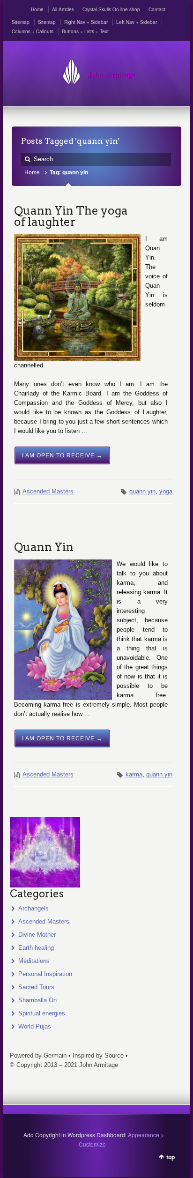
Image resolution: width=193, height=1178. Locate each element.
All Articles (63, 9)
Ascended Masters (48, 491)
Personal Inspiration (45, 973)
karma (134, 774)
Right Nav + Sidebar (86, 22)
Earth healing (36, 947)
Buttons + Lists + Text (85, 31)
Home (37, 9)
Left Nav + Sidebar (136, 22)
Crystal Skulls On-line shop (111, 9)
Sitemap (21, 22)
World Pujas (34, 1026)
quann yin (142, 491)
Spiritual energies (41, 1013)
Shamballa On (37, 1000)
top (170, 1157)
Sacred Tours (36, 987)
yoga (165, 491)
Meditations (34, 960)
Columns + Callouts (32, 31)
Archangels (33, 908)
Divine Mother (37, 934)
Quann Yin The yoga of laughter (71, 216)
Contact (156, 9)
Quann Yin (44, 547)
